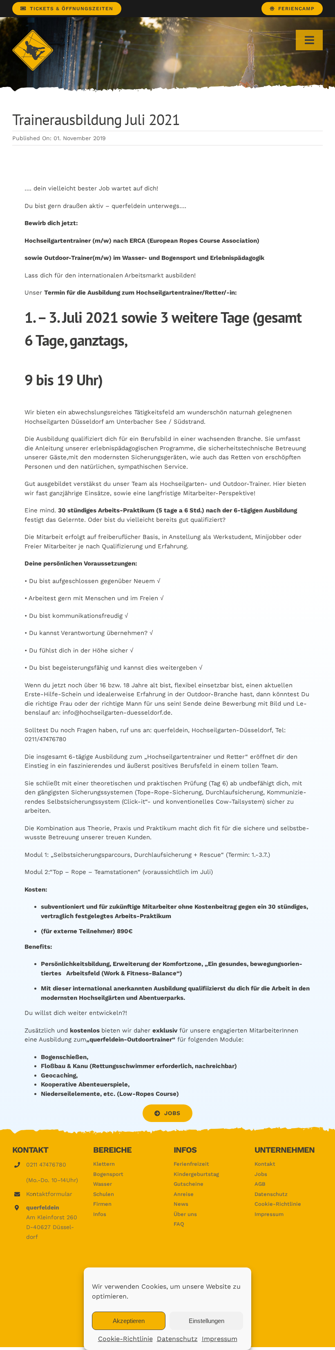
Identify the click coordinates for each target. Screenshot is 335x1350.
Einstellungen (206, 1320)
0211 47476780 (46, 1164)
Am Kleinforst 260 (51, 1217)
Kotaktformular (49, 1194)
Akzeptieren (129, 1320)
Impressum (219, 1339)
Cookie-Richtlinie (125, 1339)
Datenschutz (177, 1339)
